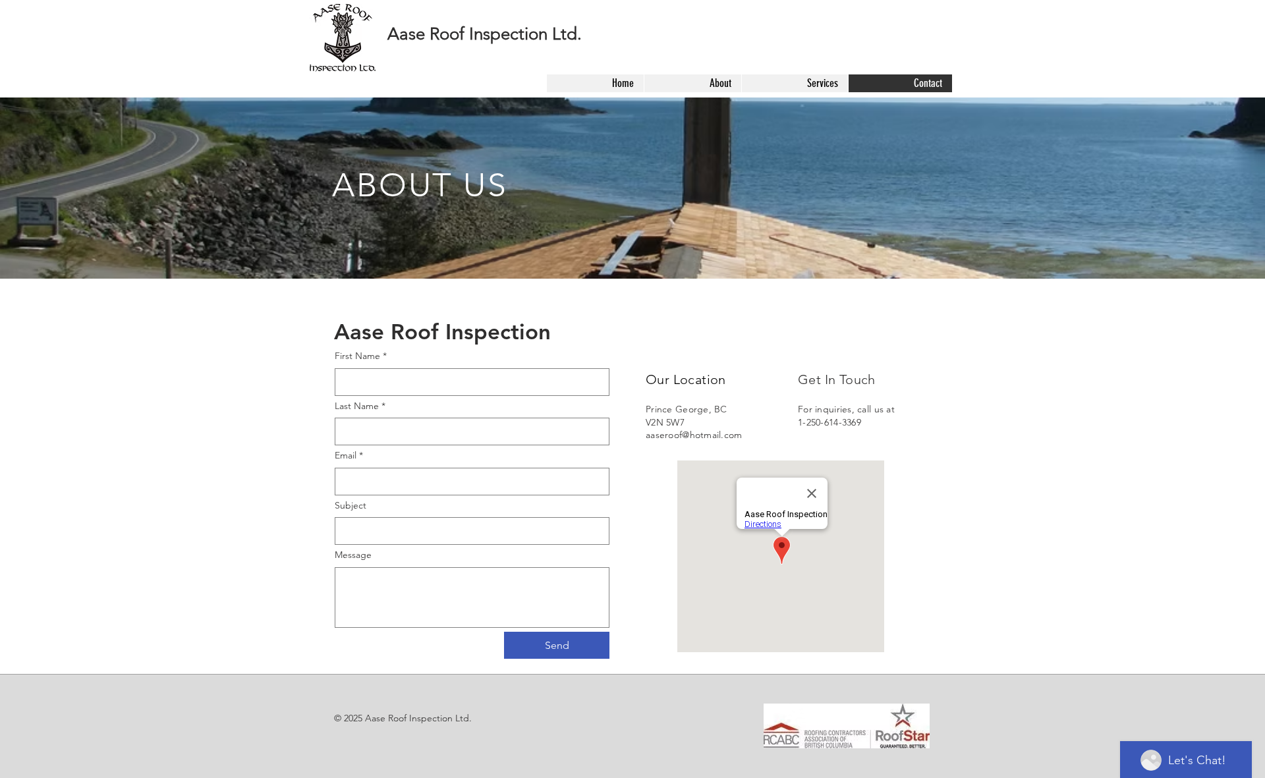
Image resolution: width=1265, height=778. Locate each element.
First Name (361, 356)
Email (349, 455)
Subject (350, 505)
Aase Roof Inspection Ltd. (484, 34)
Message (353, 555)
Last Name (360, 406)
